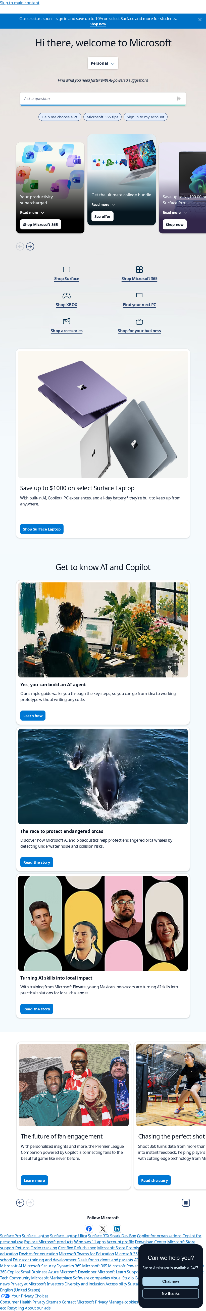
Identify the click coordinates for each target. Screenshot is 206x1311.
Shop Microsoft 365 (40, 224)
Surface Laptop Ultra (68, 1236)
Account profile (120, 1242)
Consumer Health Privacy (22, 1302)
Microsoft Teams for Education (86, 1254)
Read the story (36, 862)
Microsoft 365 (94, 1266)
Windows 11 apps (90, 1242)
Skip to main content (19, 3)
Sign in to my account (145, 116)
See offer (102, 216)
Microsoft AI (11, 1266)
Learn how (32, 715)
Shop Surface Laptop (42, 529)
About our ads (37, 1308)
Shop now (98, 24)
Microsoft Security (39, 1266)
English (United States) (20, 1290)
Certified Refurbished (77, 1248)
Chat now (170, 1281)
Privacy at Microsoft (28, 1284)
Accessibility (116, 1284)
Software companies (91, 1278)
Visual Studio (122, 1278)
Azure (53, 1272)
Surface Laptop (35, 1236)
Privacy (102, 1302)
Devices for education (38, 1254)
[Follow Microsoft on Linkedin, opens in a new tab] (117, 1229)
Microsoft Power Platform (131, 1266)
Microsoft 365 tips (102, 116)
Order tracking (43, 1248)
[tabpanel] (103, 311)
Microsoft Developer (78, 1272)
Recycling (15, 1308)
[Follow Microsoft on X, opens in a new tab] (103, 1229)
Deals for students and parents (105, 1260)
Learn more (34, 1180)
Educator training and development (45, 1260)
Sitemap (53, 1302)
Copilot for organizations (159, 1236)
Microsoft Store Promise (119, 1248)
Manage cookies (123, 1302)
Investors (55, 1284)
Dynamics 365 (69, 1266)
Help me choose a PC (60, 116)
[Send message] (179, 98)
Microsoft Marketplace (51, 1278)
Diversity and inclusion (85, 1284)
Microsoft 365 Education (137, 1254)
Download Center (151, 1242)
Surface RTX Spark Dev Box (112, 1236)
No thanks (171, 1293)
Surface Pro (10, 1236)
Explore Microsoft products (48, 1242)
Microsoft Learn (111, 1272)
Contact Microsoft (78, 1302)
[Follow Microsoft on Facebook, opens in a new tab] (89, 1229)
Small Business (34, 1272)
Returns (22, 1248)
